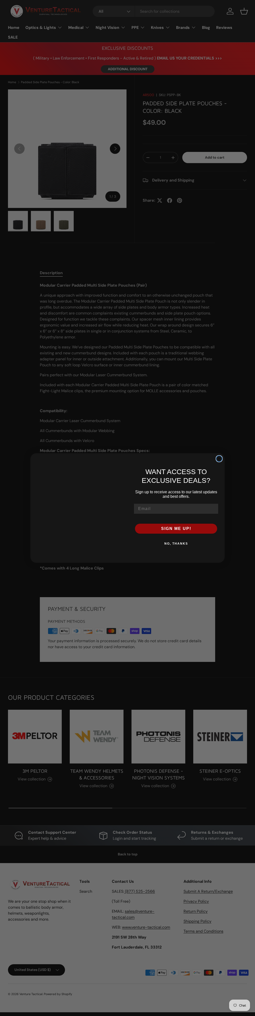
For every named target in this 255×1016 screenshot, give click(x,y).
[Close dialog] (219, 459)
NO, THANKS (176, 543)
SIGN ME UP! (176, 528)
